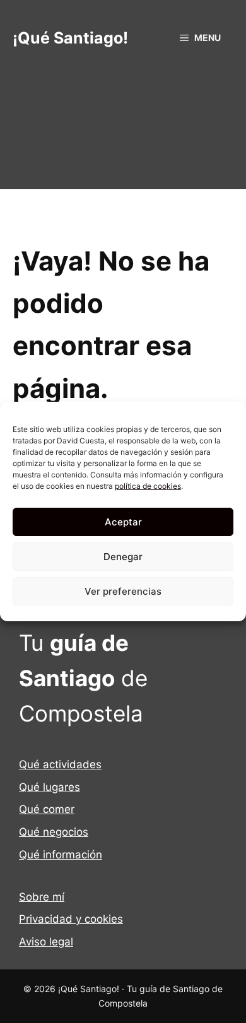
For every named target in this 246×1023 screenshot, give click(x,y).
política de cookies (148, 486)
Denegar (123, 557)
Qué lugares (49, 787)
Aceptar (123, 522)
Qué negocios (53, 832)
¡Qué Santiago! (70, 37)
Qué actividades (60, 764)
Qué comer (46, 809)
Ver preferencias (123, 591)
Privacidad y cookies (71, 919)
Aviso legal (46, 941)
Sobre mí (41, 897)
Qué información (60, 854)
